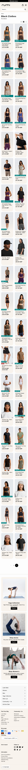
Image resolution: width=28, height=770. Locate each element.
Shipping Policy (4, 759)
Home (2, 13)
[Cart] (22, 5)
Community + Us (5, 722)
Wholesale (16, 714)
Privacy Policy (4, 756)
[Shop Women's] (14, 658)
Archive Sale (4, 724)
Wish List (3, 720)
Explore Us (16, 720)
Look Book (3, 714)
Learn (15, 719)
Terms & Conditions (5, 754)
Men (2, 717)
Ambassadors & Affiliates (19, 717)
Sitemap (3, 761)
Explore (14, 608)
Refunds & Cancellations (7, 758)
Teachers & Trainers (18, 715)
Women (3, 715)
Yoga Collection (4, 719)
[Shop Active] (14, 625)
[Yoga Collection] (14, 590)
